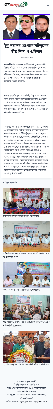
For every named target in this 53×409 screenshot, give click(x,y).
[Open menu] (47, 5)
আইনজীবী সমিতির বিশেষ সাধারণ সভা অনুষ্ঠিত (21, 216)
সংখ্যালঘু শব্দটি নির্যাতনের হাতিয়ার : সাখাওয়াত (21, 290)
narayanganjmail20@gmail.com (32, 402)
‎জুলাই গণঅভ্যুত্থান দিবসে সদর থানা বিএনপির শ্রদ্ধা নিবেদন (26, 364)
